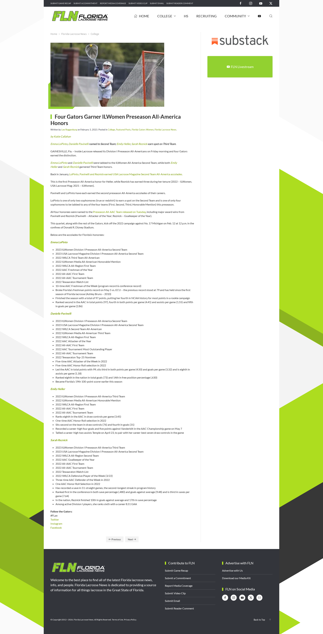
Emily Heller (123, 143)
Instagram (56, 523)
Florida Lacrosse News (165, 129)
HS (186, 16)
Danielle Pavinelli (78, 143)
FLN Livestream (242, 67)
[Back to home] (79, 16)
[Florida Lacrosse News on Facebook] (240, 3)
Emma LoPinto (58, 143)
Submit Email (157, 3)
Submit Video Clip (138, 3)
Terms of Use (117, 619)
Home (144, 16)
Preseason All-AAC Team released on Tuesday (119, 211)
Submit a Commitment (85, 3)
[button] (271, 16)
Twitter (54, 519)
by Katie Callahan (60, 136)
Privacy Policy (130, 619)
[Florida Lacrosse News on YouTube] (260, 3)
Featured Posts (123, 129)
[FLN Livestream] (259, 16)
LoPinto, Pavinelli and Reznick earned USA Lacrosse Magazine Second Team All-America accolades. (126, 174)
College (111, 129)
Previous (116, 539)
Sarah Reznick (139, 143)
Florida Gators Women (143, 129)
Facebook (56, 527)
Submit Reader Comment (179, 3)
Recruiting (206, 16)
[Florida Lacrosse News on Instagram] (250, 3)
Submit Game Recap (60, 3)
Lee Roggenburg (69, 129)
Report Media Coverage (113, 3)
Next (130, 539)
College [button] (164, 16)
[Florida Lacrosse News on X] (271, 3)
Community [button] (235, 16)
